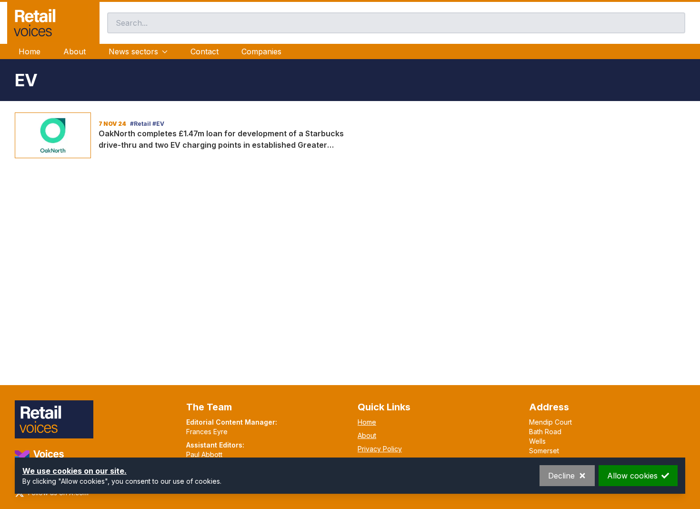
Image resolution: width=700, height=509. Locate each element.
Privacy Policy (380, 449)
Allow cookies (632, 475)
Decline (561, 475)
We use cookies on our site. (74, 471)
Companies (261, 51)
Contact (204, 51)
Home (29, 51)
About (74, 51)
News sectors (133, 51)
